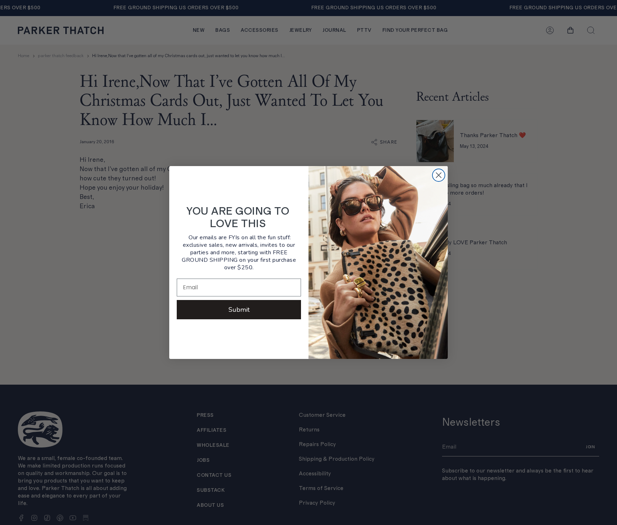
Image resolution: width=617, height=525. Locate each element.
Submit (239, 309)
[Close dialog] (438, 175)
